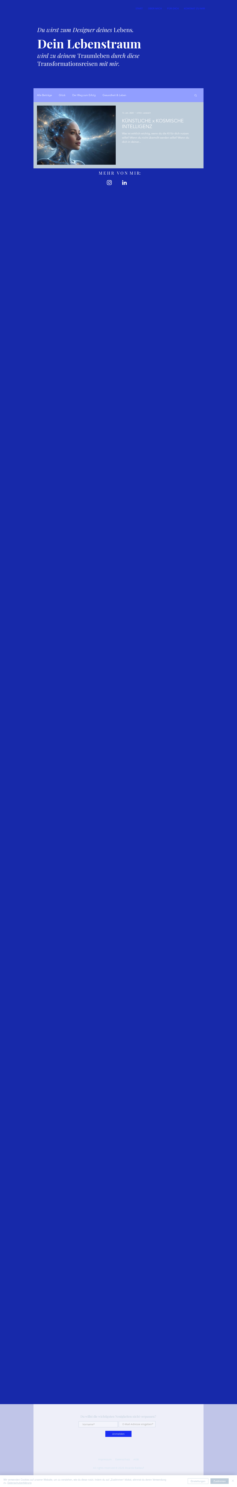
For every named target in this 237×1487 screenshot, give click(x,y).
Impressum (105, 1459)
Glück (62, 95)
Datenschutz (122, 1459)
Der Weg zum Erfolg (84, 95)
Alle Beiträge (44, 95)
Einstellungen (198, 1481)
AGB (136, 1459)
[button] (195, 95)
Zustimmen (219, 1481)
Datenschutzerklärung (19, 1482)
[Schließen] (233, 1481)
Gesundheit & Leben (114, 95)
